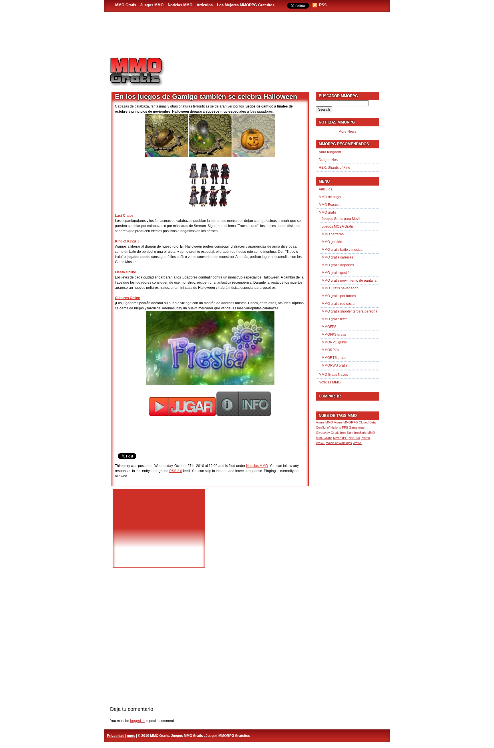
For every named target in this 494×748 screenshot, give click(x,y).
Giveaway (323, 432)
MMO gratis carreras (337, 257)
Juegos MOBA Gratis (338, 226)
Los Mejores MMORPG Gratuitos (245, 5)
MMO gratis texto (335, 319)
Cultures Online (127, 298)
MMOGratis (324, 437)
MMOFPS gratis (334, 335)
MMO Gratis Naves (333, 375)
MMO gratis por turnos (339, 296)
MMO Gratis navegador (340, 288)
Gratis (335, 432)
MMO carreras (333, 234)
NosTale (354, 437)
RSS (323, 5)
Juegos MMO (152, 5)
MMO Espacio (329, 205)
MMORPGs (330, 350)
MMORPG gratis (334, 342)
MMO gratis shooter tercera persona (349, 311)
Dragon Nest (328, 160)
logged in (137, 721)
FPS (345, 427)
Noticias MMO (180, 5)
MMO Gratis (125, 5)
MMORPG (340, 437)
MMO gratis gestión (337, 273)
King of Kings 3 (127, 241)
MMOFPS (329, 327)
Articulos (325, 189)
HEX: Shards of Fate (334, 168)
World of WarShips (339, 443)
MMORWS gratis (334, 365)
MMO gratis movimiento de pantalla (349, 280)
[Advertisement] (280, 69)
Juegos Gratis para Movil (341, 219)
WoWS (357, 443)
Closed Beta (367, 422)
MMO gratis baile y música (342, 250)
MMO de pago (330, 197)
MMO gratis (327, 212)
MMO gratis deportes (338, 265)
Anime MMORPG (346, 422)
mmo (131, 736)
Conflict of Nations (328, 427)
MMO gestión (332, 242)
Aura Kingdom (330, 152)
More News (347, 132)
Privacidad (115, 736)
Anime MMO (324, 422)
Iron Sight (346, 432)
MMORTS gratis (334, 358)
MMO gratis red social (338, 304)
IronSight (360, 432)
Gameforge (356, 427)
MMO (371, 432)
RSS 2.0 (175, 471)
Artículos (205, 5)
